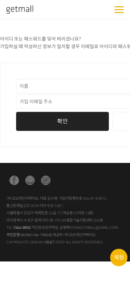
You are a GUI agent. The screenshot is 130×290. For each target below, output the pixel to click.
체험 (119, 257)
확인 (62, 121)
